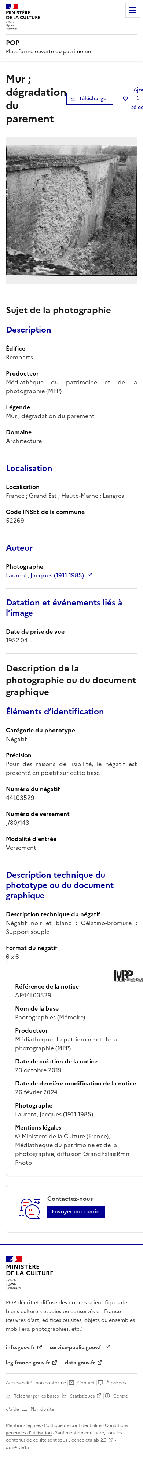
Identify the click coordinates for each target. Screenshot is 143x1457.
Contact (86, 1383)
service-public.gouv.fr (76, 1347)
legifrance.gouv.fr (28, 1363)
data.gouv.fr (80, 1363)
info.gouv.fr (20, 1347)
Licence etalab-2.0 (87, 1440)
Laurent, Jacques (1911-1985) (45, 575)
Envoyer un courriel (76, 1211)
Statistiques (82, 1396)
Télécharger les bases (36, 1396)
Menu (132, 10)
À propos (116, 1383)
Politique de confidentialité (73, 1425)
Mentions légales (23, 1425)
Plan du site (42, 1409)
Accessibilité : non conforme (36, 1383)
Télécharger (94, 98)
